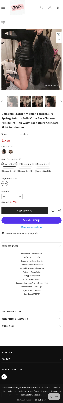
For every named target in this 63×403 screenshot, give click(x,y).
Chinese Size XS (9, 164)
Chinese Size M (43, 164)
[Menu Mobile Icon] (3, 7)
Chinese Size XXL (43, 171)
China (4, 184)
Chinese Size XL (25, 171)
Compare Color (52, 85)
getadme (24, 134)
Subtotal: (5, 202)
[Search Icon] (41, 7)
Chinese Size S (26, 164)
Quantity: (5, 191)
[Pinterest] (4, 376)
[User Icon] (50, 7)
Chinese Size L (8, 171)
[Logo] (17, 7)
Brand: (4, 134)
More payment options (31, 227)
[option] (31, 59)
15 (7, 233)
